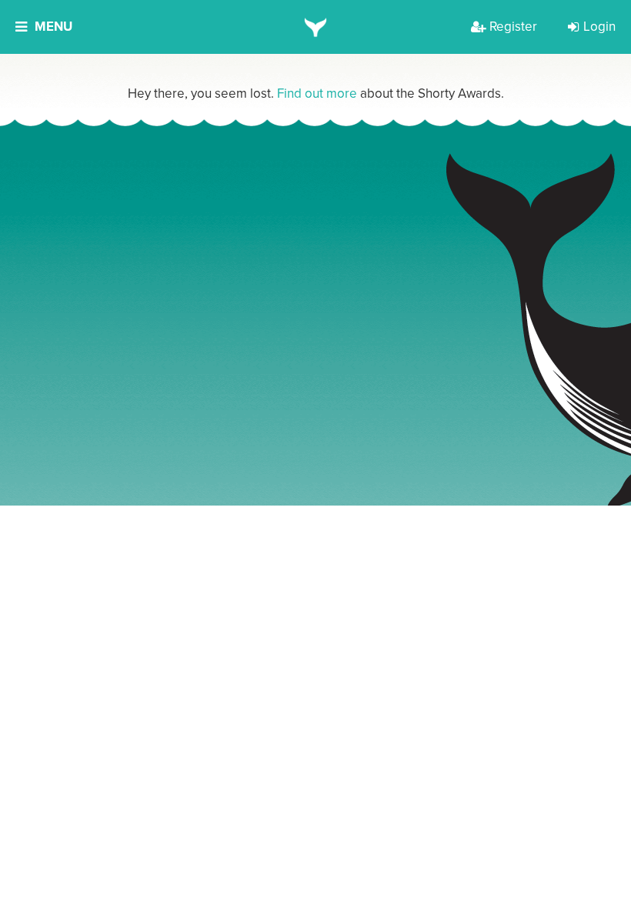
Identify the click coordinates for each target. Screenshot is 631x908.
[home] (316, 27)
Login (599, 26)
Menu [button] (53, 26)
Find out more (317, 93)
